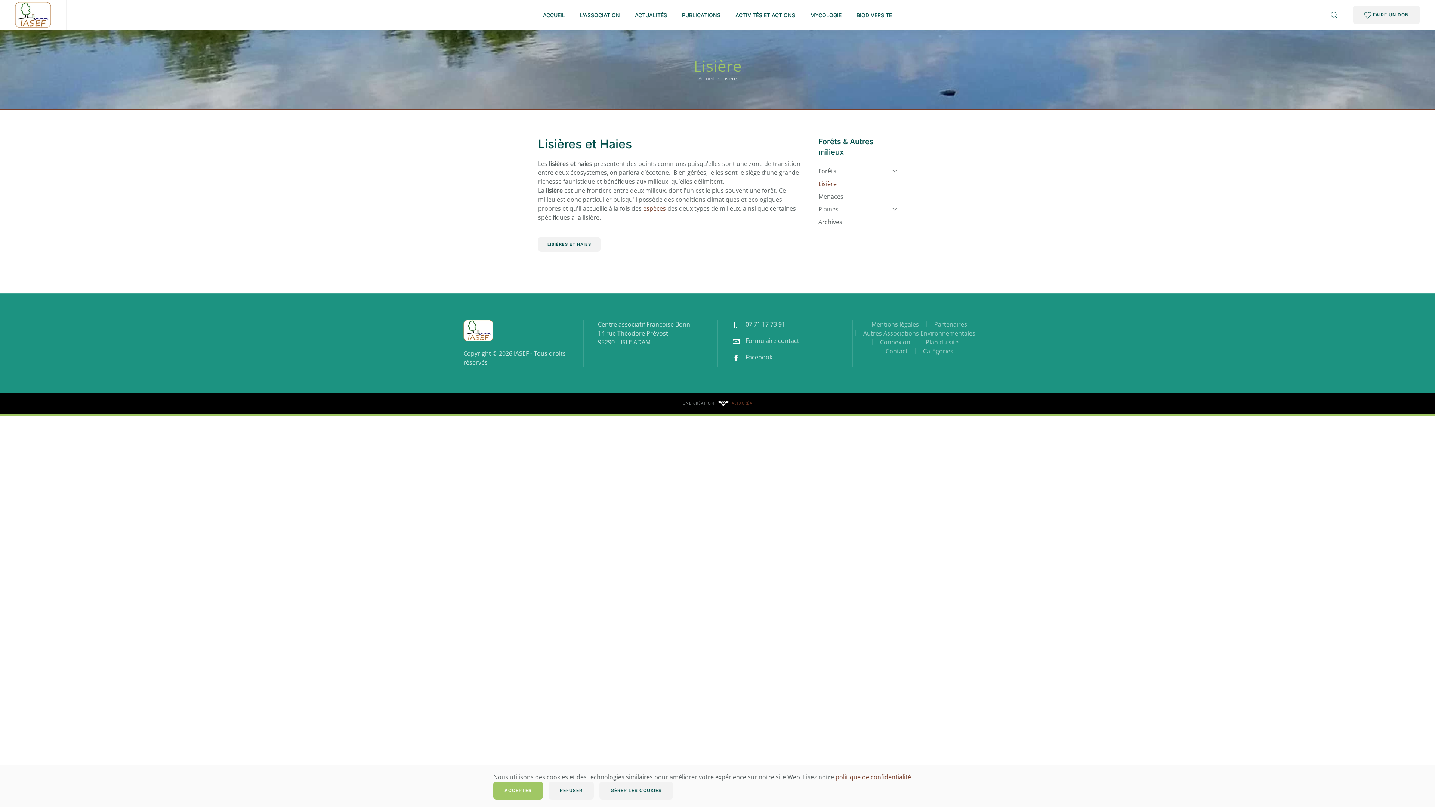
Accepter (518, 790)
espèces (654, 208)
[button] (1334, 15)
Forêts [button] (827, 171)
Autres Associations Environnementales (919, 333)
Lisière (827, 184)
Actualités (651, 15)
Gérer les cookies (636, 790)
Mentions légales (895, 324)
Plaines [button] (828, 209)
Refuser (571, 790)
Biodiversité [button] (874, 15)
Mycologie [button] (826, 15)
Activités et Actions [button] (765, 15)
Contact (897, 351)
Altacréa (742, 403)
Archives (830, 222)
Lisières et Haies (585, 144)
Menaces (830, 196)
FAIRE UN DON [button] (1390, 15)
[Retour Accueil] (33, 15)
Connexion (895, 342)
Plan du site (942, 342)
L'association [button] (600, 15)
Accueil (554, 15)
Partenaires (950, 324)
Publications (701, 15)
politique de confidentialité (873, 777)
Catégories (938, 351)
